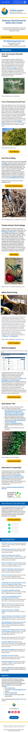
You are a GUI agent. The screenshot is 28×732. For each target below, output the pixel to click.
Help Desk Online (16, 423)
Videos (7, 669)
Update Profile (13, 729)
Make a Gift (14, 717)
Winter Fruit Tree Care (7, 575)
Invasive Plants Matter (14, 461)
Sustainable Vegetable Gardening (9, 641)
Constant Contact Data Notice (14, 730)
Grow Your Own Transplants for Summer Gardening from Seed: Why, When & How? (11, 598)
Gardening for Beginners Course (9, 661)
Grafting (4, 163)
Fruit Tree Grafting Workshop (14, 186)
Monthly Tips (11, 688)
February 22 (14, 336)
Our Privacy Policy (20, 729)
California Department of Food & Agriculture (15, 420)
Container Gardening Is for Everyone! (11, 569)
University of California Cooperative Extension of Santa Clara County (13, 477)
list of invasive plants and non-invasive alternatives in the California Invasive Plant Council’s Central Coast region (15, 412)
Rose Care (4, 637)
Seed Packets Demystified (8, 649)
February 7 (6, 336)
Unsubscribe (6, 729)
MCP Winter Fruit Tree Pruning (9, 543)
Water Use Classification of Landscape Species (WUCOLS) (14, 380)
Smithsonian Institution (8, 232)
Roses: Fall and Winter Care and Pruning (11, 563)
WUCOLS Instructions (14, 397)
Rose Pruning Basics (14, 343)
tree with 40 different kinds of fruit (15, 177)
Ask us (18, 699)
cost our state (13, 68)
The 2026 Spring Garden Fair (14, 41)
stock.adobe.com (20, 339)
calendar (9, 667)
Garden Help (13, 693)
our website (7, 685)
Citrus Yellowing (14, 151)
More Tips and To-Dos (14, 519)
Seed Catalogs (14, 254)
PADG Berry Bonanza (7, 549)
